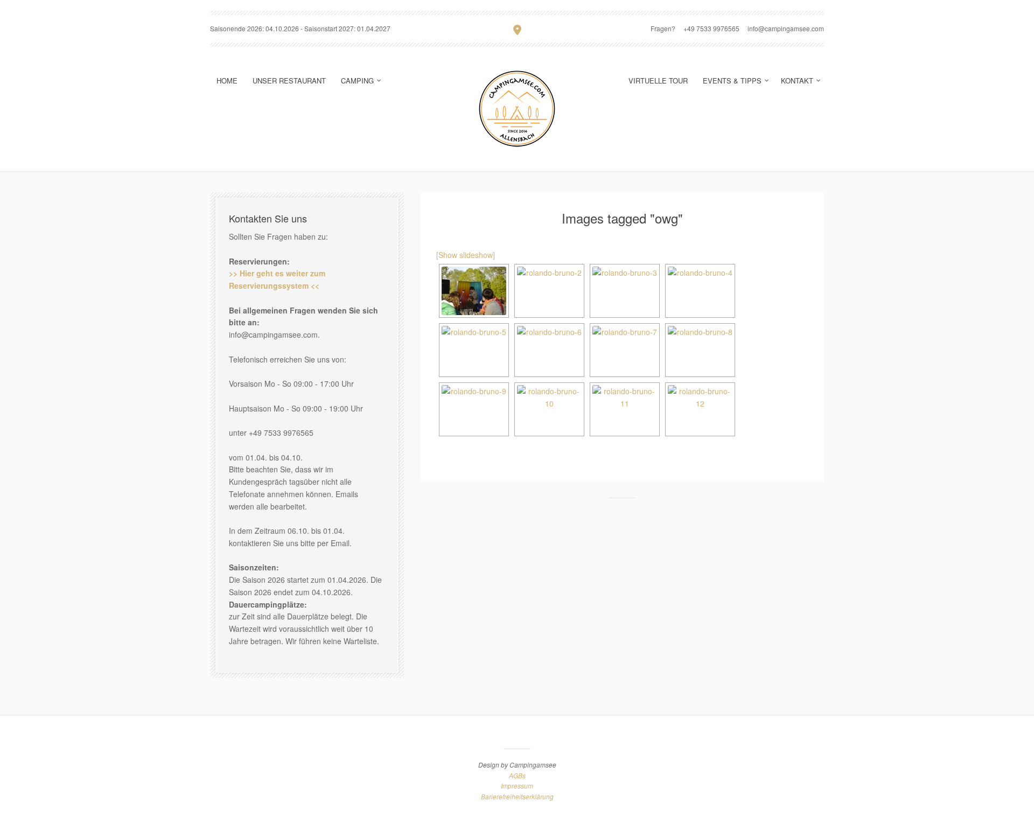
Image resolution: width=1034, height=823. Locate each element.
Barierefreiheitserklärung (517, 796)
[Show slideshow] (465, 254)
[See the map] (517, 29)
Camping (357, 80)
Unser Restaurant (289, 80)
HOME (226, 80)
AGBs (517, 775)
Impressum (517, 785)
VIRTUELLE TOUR (658, 80)
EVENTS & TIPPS (732, 80)
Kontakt (797, 80)
